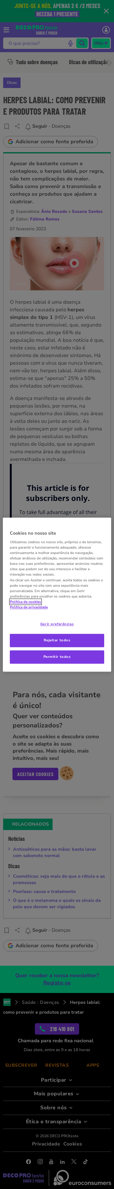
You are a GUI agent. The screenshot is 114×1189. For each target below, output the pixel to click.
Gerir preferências (57, 623)
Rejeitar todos (57, 640)
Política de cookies (25, 601)
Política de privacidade (29, 607)
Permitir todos (57, 656)
